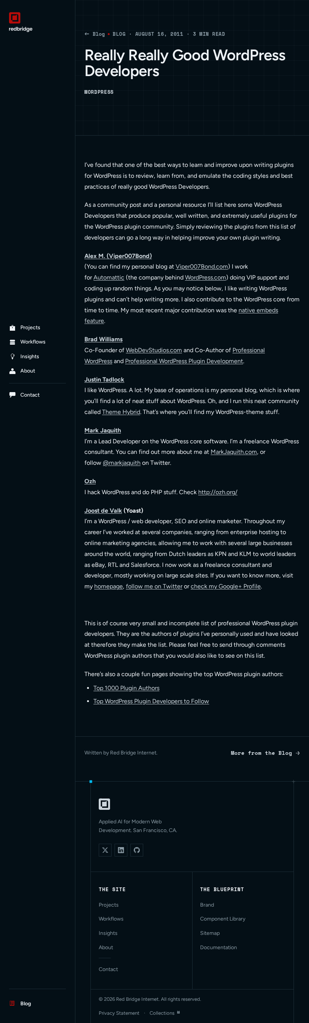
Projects (109, 905)
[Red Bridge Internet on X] (105, 850)
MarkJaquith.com (234, 451)
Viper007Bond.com (202, 266)
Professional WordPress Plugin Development (184, 361)
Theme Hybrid (121, 411)
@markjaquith (122, 462)
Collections (162, 1013)
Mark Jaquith (102, 430)
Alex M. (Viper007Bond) (118, 256)
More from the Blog (261, 753)
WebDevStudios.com (154, 350)
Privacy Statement (119, 1013)
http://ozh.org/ (217, 492)
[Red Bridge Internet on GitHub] (136, 850)
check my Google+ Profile (226, 586)
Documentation (218, 947)
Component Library (222, 919)
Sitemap (210, 933)
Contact (108, 969)
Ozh (90, 481)
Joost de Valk (103, 510)
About (106, 947)
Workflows (111, 919)
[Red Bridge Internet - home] (37, 22)
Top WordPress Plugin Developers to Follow (151, 701)
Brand (207, 905)
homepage (108, 586)
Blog (99, 34)
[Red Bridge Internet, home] (104, 804)
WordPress (99, 92)
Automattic (108, 277)
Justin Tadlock (104, 379)
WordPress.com (205, 277)
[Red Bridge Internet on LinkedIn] (121, 850)
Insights (108, 933)
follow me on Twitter (154, 586)
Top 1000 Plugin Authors (126, 688)
